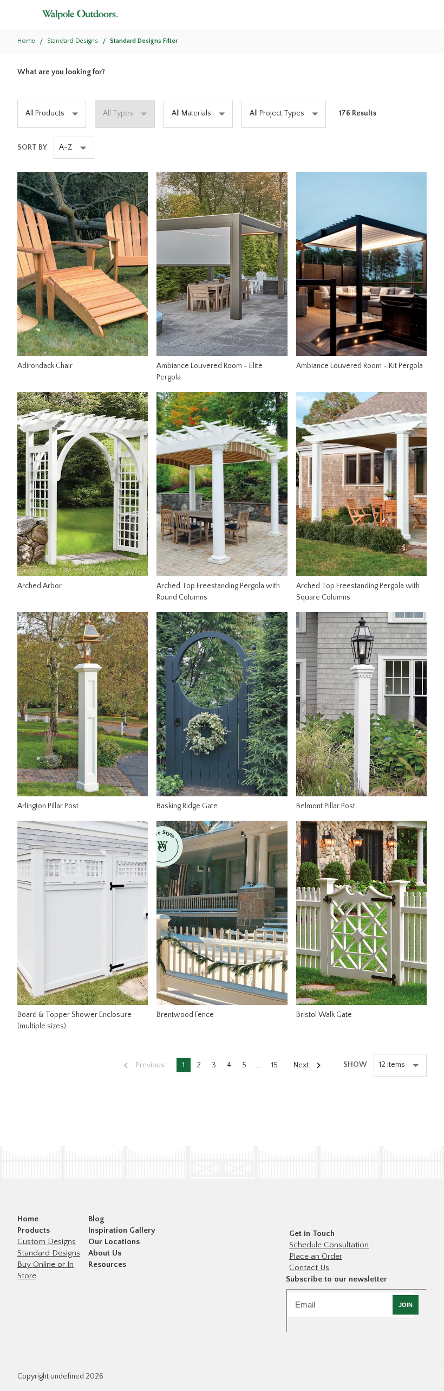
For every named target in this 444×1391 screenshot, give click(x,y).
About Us (104, 1253)
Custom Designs (46, 1241)
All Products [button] (44, 113)
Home (26, 40)
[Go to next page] (306, 1065)
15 (274, 1065)
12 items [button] (392, 1064)
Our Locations (114, 1241)
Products (33, 1230)
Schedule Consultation (329, 1245)
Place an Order (315, 1256)
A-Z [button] (66, 147)
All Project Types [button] (277, 113)
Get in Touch (312, 1233)
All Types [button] (118, 113)
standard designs (72, 40)
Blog (96, 1218)
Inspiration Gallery (121, 1230)
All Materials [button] (191, 113)
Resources (107, 1264)
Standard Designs (48, 1253)
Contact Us (309, 1267)
